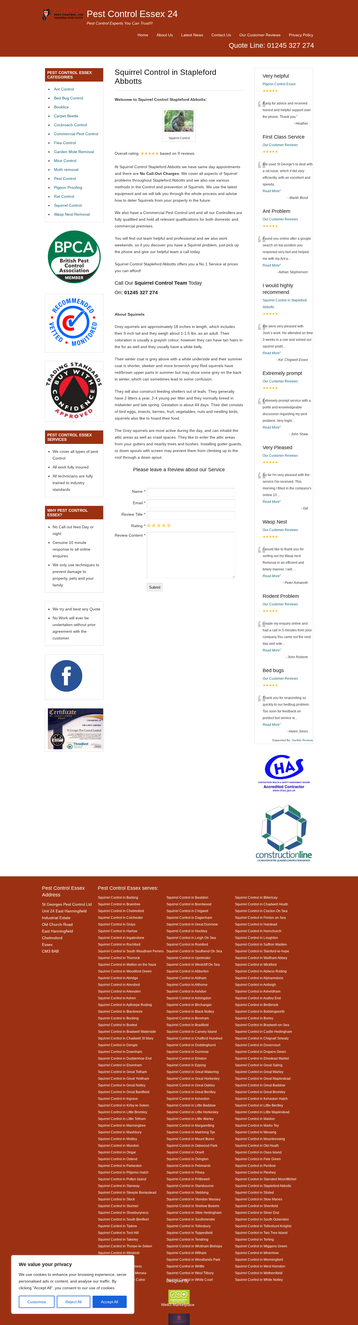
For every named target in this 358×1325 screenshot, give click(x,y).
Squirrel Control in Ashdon (186, 991)
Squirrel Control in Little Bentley (259, 1105)
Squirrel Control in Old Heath (257, 1145)
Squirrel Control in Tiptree (117, 1226)
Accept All (109, 1302)
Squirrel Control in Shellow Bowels (192, 1206)
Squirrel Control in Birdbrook (256, 1005)
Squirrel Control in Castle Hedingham (263, 1031)
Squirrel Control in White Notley (259, 1279)
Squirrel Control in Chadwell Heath (261, 904)
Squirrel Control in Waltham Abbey (261, 958)
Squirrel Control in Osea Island (258, 1152)
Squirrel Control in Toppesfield (189, 1232)
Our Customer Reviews (260, 35)
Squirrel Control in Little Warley (190, 1119)
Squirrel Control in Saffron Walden (261, 944)
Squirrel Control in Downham (120, 1051)
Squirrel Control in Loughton (256, 937)
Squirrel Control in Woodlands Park (193, 1259)
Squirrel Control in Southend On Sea (194, 951)
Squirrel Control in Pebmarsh (188, 1165)
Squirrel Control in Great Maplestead (263, 1078)
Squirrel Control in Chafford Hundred (194, 1038)
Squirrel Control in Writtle (185, 1266)
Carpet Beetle (66, 116)
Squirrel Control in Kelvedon (187, 1098)
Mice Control (65, 160)
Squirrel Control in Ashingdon (188, 998)
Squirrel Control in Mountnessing (260, 1139)
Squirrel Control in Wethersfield (258, 1273)
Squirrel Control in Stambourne (190, 1186)
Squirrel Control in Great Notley (121, 1085)
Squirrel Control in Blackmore (120, 1011)
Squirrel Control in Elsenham (120, 1065)
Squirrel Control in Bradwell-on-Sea (262, 1025)
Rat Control (64, 196)
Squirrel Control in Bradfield (187, 1025)
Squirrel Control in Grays (116, 924)
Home (143, 35)
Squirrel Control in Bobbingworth (260, 1011)
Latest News (192, 35)
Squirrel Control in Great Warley (259, 1072)
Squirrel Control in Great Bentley (191, 1092)
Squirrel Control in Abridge (118, 978)
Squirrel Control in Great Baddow (260, 1085)
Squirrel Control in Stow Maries (258, 1199)
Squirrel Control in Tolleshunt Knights (263, 1226)
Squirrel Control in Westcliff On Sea (193, 964)
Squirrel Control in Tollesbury (188, 1226)
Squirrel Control (68, 205)
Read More (271, 191)
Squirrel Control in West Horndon (260, 1266)
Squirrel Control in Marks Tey (257, 1125)
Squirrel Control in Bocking (118, 1018)
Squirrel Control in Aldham (186, 978)
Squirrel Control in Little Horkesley (192, 1112)
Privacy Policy (301, 35)
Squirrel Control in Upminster (188, 958)
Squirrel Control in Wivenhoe (257, 1253)
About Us (165, 35)
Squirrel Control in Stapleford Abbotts (263, 1186)
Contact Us (221, 35)
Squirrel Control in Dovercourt (257, 1045)
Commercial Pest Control (76, 134)
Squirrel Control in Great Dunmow (192, 924)
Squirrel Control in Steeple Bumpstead (127, 1192)
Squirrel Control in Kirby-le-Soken (123, 1105)
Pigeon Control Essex (279, 84)
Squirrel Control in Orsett (185, 1152)
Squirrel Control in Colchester (120, 917)
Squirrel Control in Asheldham (258, 991)
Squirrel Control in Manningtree (122, 1125)
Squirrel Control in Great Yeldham (123, 1078)
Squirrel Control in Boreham (187, 1018)
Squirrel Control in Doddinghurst (191, 1045)
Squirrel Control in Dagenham (189, 917)
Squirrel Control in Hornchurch (258, 931)
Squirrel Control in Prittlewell (188, 1179)
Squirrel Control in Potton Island (122, 1179)
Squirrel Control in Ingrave (118, 1098)
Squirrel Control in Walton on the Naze (127, 964)
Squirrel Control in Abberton (187, 971)
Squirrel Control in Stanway (119, 1186)
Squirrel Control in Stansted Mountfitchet (265, 1179)
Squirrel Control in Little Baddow (191, 1105)
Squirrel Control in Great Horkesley (193, 1078)
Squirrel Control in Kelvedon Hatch (261, 1098)
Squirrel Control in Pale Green (258, 1159)
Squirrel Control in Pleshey (255, 1172)
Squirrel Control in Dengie (118, 1045)
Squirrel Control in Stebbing (187, 1192)
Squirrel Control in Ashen (117, 998)
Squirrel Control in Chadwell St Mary (125, 1038)
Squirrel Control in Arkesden (119, 991)
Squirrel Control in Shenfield (256, 1206)
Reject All (73, 1302)
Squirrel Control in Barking (118, 897)
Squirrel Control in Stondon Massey (193, 1199)
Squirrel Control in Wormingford (259, 1259)
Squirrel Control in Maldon (255, 1119)
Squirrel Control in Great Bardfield (123, 1092)
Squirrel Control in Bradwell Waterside (127, 1031)
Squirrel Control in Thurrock (119, 958)
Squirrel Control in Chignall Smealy (262, 1038)
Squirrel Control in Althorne (187, 984)
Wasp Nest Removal (72, 214)
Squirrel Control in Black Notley (190, 1011)
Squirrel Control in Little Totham (122, 1119)
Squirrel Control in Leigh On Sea (191, 937)
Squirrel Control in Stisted (254, 1192)
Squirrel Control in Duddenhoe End (125, 1058)
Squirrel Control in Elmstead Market (262, 1058)
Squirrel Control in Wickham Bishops (194, 1246)
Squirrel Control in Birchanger (189, 1005)
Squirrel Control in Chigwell (187, 911)
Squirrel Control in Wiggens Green (261, 1246)
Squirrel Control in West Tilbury (190, 1273)
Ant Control (64, 89)
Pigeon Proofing (68, 187)
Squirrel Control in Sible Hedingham (194, 1212)
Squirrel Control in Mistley (117, 1139)
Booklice (61, 107)
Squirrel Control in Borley (254, 1018)
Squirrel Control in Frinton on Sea (260, 917)
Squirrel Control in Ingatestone (121, 937)
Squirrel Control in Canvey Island (191, 1031)
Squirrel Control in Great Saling (258, 1065)
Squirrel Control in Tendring (187, 1239)
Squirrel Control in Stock (116, 1199)
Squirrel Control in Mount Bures (190, 1139)
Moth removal (66, 169)
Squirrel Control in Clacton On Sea (261, 911)
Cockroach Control (70, 125)
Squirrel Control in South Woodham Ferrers (131, 951)
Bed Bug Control (68, 98)
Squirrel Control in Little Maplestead (262, 1112)
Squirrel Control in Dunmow (187, 1051)
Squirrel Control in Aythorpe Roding (125, 1005)
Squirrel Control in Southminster (190, 1219)
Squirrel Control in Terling (254, 1239)
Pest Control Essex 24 (132, 14)
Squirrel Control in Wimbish (119, 1253)
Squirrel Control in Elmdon (186, 1058)
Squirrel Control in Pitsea (185, 1172)
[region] (72, 1284)
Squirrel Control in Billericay (256, 897)
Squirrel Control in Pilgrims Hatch (123, 1172)
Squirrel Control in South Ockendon (262, 1219)
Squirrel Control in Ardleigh (255, 984)
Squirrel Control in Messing (255, 1132)
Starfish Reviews (302, 740)
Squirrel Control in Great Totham (122, 1072)
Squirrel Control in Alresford (119, 984)
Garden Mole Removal (74, 151)
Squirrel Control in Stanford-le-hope (262, 951)
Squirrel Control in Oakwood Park (191, 1145)
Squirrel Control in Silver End (257, 1212)
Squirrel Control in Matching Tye (190, 1132)
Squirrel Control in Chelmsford (121, 911)
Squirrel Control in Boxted (117, 1025)
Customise (36, 1302)
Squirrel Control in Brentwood (188, 904)
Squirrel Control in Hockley (186, 931)
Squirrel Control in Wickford (256, 964)
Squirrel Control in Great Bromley (260, 1092)
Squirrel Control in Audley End (258, 998)
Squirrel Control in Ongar (117, 1152)
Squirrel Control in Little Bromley (122, 1112)
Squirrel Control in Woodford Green (125, 971)
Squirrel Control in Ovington (187, 1159)
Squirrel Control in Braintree (119, 904)
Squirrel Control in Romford (187, 944)
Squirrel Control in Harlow (117, 931)
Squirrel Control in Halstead (256, 924)
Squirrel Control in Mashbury (120, 1132)
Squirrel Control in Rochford (119, 944)
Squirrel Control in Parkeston (120, 1165)
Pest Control (65, 178)
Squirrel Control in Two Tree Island (261, 1232)
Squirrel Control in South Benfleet (123, 1219)
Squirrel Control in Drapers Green (260, 1051)
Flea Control (65, 143)
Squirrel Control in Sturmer (118, 1206)
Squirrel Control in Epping (186, 1065)
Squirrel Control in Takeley (118, 1239)
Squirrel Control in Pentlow (255, 1165)
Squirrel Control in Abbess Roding (261, 971)
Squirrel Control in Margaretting (190, 1125)
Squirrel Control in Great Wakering (192, 1072)
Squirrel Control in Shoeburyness (123, 1212)
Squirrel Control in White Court (189, 1279)
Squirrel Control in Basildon (187, 897)
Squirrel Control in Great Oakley (190, 1085)
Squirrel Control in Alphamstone (259, 978)
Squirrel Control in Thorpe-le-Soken (125, 1246)
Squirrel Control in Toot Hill (118, 1232)
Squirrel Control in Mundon (118, 1145)
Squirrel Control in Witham (186, 1253)
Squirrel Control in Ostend (117, 1159)
